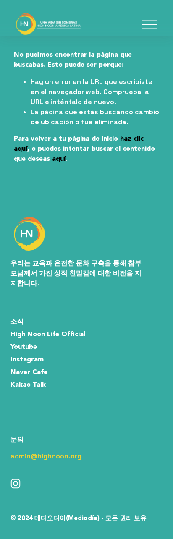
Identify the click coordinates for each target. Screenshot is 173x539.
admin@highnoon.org (45, 456)
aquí (59, 159)
